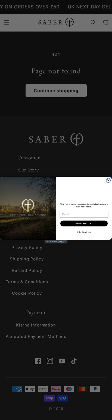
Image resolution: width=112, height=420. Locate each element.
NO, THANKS (84, 232)
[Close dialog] (108, 180)
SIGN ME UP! (84, 223)
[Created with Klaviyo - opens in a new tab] (56, 241)
